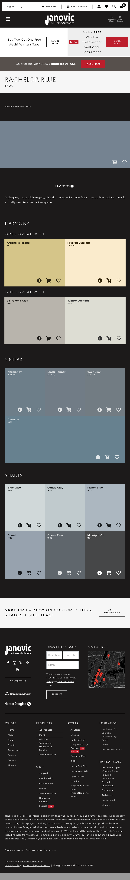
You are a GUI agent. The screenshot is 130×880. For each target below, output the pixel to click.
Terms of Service (65, 682)
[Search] (114, 6)
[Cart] (121, 6)
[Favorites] (106, 6)
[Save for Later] (124, 162)
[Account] (99, 6)
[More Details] (39, 280)
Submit (56, 694)
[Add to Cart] (114, 162)
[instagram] (14, 663)
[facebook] (8, 663)
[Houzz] (17, 669)
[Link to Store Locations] (106, 669)
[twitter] (21, 663)
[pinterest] (27, 663)
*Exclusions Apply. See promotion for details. (30, 850)
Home (8, 106)
